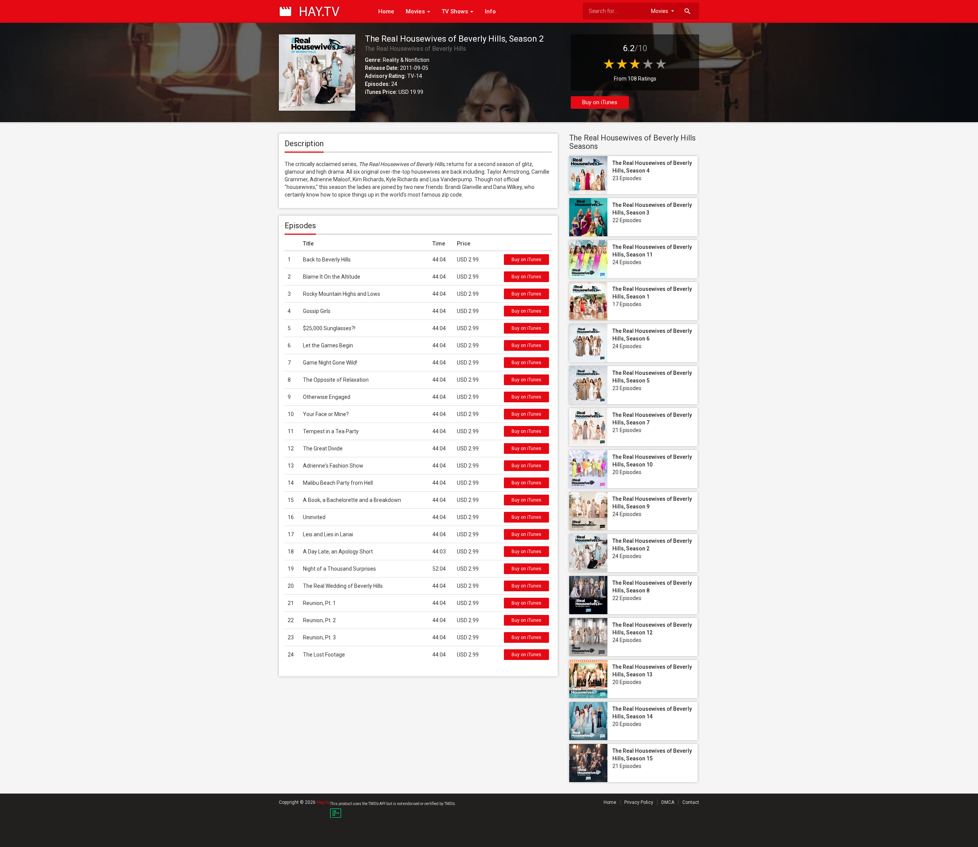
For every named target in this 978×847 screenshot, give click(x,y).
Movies (416, 11)
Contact (690, 802)
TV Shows (456, 11)
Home (386, 11)
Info (490, 11)
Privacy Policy (638, 802)
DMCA (667, 802)
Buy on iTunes (599, 102)
